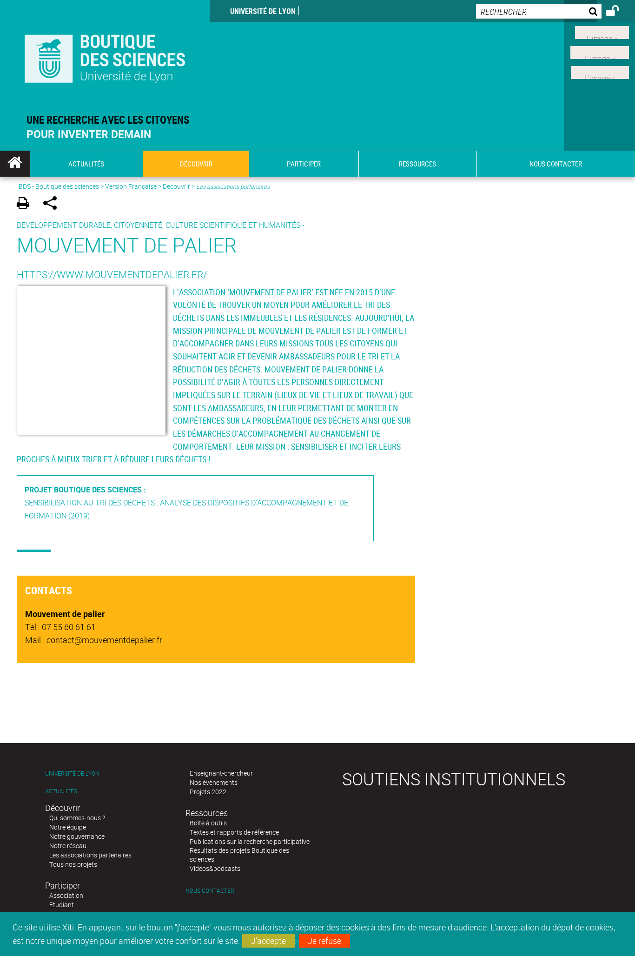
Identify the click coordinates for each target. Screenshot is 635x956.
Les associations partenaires (90, 854)
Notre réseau (67, 845)
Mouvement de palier (127, 245)
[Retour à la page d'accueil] (105, 56)
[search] (539, 11)
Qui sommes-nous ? (77, 817)
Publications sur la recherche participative (250, 841)
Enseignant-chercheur (221, 773)
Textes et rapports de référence (234, 832)
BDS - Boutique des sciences (59, 186)
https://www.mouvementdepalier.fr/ (112, 274)
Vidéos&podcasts (215, 868)
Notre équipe (67, 827)
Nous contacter (209, 891)
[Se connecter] (618, 12)
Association (66, 895)
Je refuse (324, 940)
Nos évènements (214, 782)
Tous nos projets (73, 864)
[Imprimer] (26, 204)
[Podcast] (600, 71)
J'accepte (268, 940)
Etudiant (61, 904)
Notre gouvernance (77, 836)
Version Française (131, 186)
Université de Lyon (263, 11)
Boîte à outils (208, 822)
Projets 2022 (208, 791)
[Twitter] (602, 31)
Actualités (61, 791)
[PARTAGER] (53, 204)
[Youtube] (599, 51)
